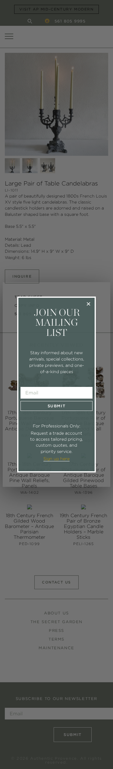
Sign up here (56, 458)
